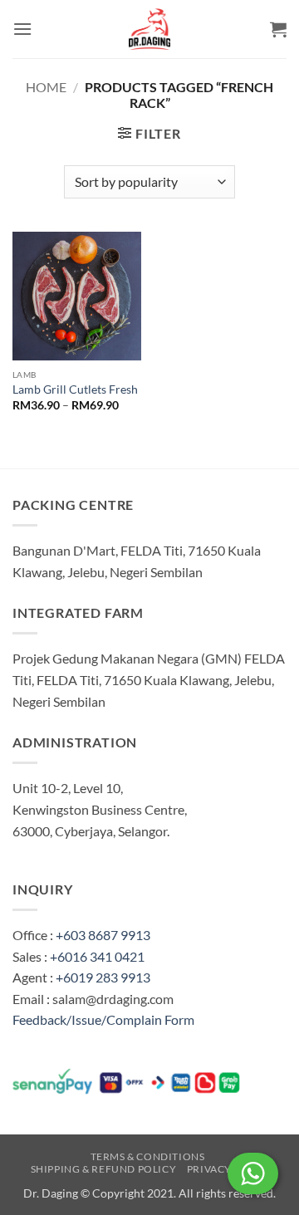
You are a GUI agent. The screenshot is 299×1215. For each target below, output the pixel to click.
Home (46, 87)
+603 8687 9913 (103, 935)
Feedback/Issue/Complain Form (103, 1019)
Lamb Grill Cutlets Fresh (75, 389)
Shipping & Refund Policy (104, 1169)
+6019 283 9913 (103, 977)
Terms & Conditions (148, 1156)
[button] (22, 28)
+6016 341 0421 (97, 956)
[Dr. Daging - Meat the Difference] (149, 29)
